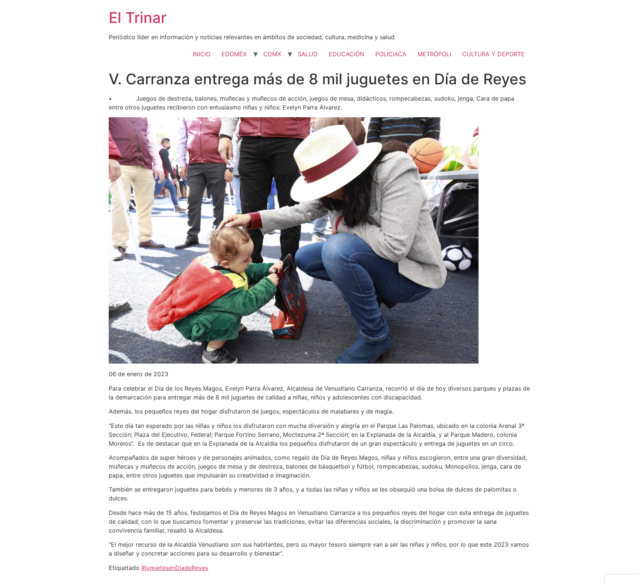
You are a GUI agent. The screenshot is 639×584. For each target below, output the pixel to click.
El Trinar (137, 18)
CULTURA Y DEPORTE (493, 54)
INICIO (201, 54)
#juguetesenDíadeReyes (174, 567)
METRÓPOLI (434, 54)
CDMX (272, 54)
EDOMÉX (234, 54)
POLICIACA (390, 54)
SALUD (308, 54)
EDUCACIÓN (346, 54)
